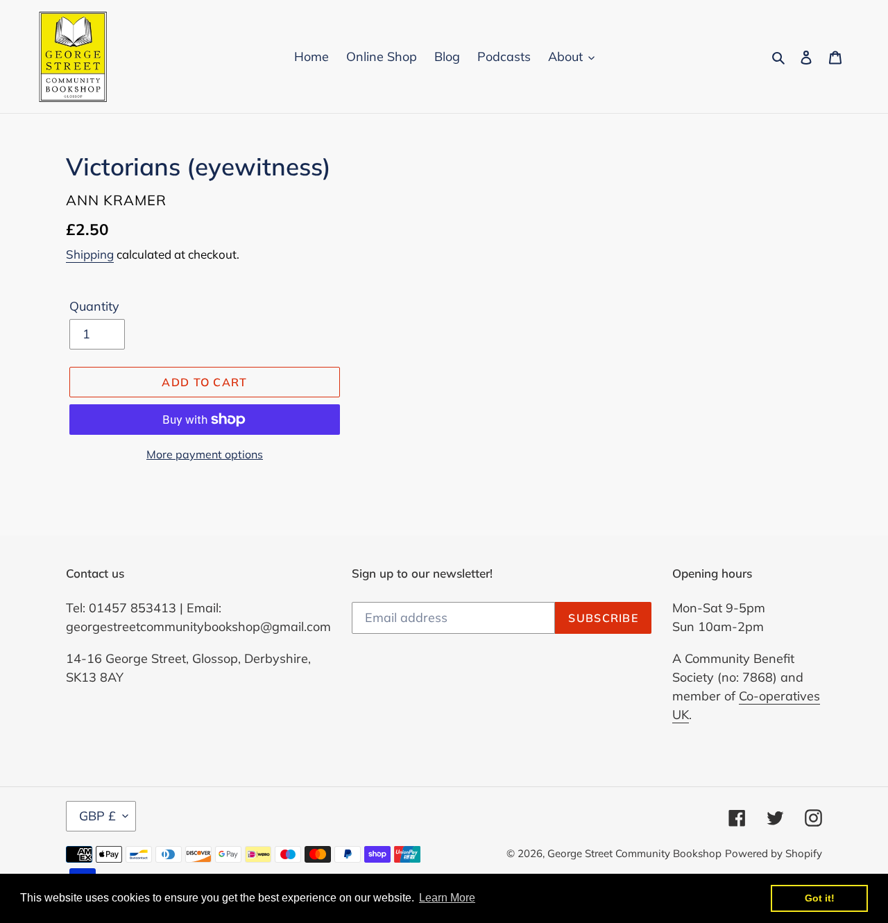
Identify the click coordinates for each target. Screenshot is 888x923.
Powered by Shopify (773, 853)
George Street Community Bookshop (634, 853)
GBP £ (97, 816)
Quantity (94, 306)
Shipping (90, 254)
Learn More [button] (447, 898)
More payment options (204, 454)
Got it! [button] (820, 898)
